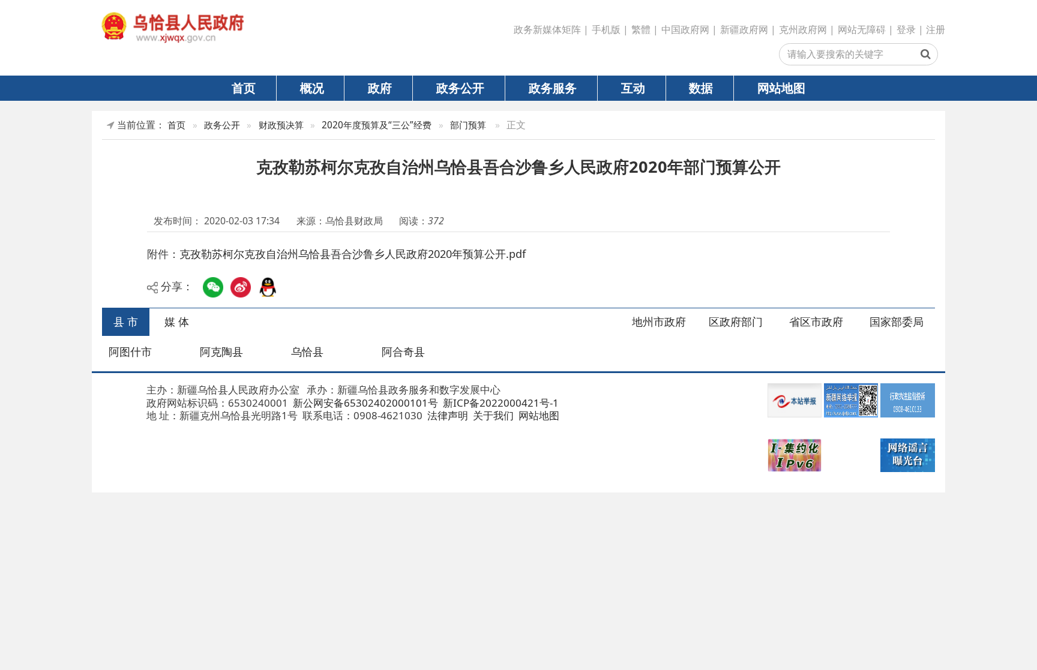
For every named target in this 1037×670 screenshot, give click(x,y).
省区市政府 (816, 321)
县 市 (125, 321)
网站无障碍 (862, 29)
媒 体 (176, 321)
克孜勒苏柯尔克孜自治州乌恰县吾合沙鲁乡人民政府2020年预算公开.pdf (352, 254)
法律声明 (446, 415)
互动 (633, 87)
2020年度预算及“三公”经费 (376, 125)
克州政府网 (803, 29)
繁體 (641, 29)
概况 (312, 87)
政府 (380, 87)
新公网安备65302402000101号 (364, 403)
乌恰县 (307, 351)
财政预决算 (281, 125)
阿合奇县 (403, 351)
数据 (701, 87)
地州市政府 (659, 321)
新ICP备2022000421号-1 (499, 403)
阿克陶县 (221, 351)
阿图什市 (130, 351)
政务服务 (553, 87)
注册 (935, 29)
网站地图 (781, 87)
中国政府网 (685, 29)
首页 (244, 87)
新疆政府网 (744, 29)
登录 (906, 29)
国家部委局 (897, 321)
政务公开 (460, 87)
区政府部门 (736, 321)
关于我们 (492, 415)
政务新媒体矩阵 (547, 29)
